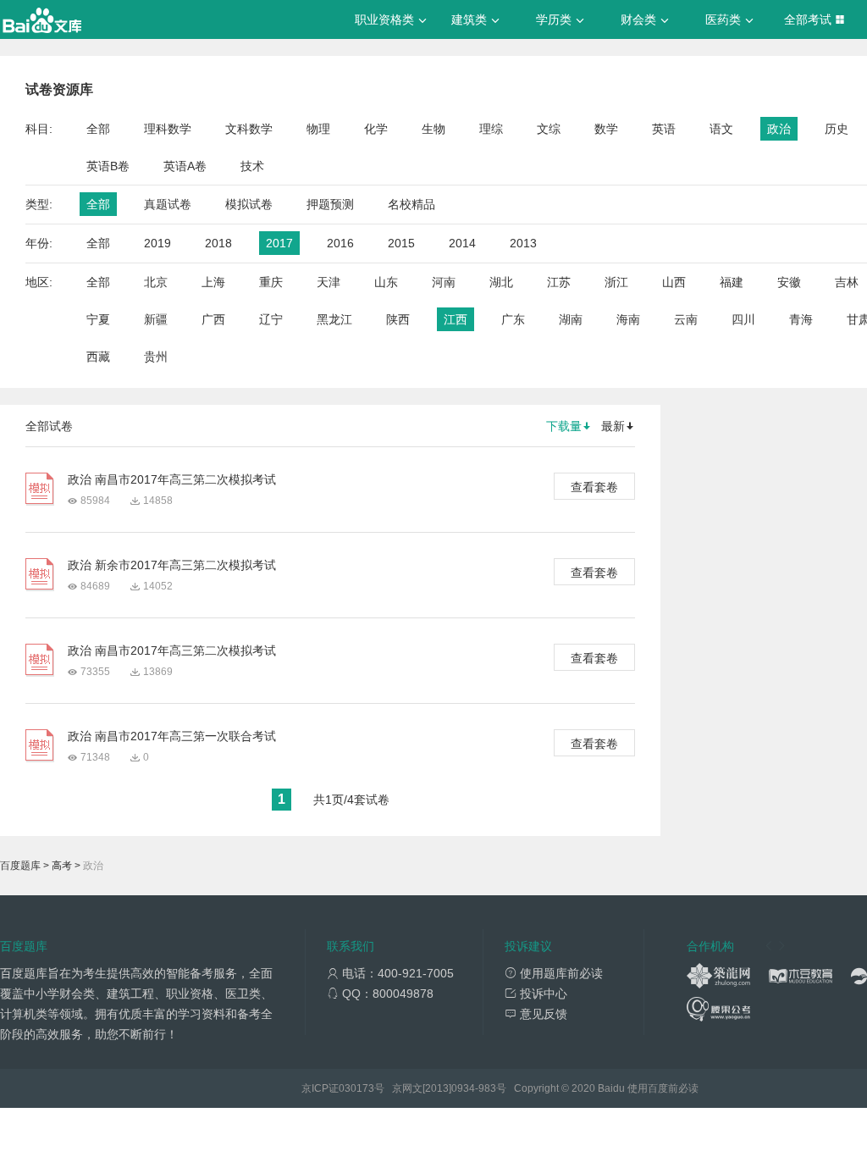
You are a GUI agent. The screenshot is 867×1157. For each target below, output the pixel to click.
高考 (62, 866)
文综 (549, 129)
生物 (433, 129)
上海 (213, 282)
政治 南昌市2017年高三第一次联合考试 (172, 736)
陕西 (398, 319)
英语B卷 (108, 166)
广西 (213, 319)
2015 (401, 243)
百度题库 (20, 866)
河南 (444, 282)
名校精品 (411, 204)
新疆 (156, 319)
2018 (218, 243)
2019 (157, 243)
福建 (731, 282)
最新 (613, 426)
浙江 (616, 282)
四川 (743, 319)
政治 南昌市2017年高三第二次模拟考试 (172, 479)
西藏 (98, 356)
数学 (606, 129)
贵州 (156, 356)
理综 (491, 129)
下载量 (564, 426)
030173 (356, 1088)
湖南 (571, 319)
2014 (462, 243)
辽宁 (271, 319)
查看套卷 (594, 487)
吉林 (847, 282)
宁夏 (98, 319)
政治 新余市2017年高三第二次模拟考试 (172, 565)
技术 (252, 166)
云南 (686, 319)
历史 (836, 129)
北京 (156, 282)
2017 (279, 243)
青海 (801, 319)
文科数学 (249, 129)
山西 (674, 282)
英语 (664, 129)
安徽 (789, 282)
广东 (513, 319)
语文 (721, 129)
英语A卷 (185, 166)
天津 (328, 282)
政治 (779, 129)
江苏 (559, 282)
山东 (386, 282)
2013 (523, 243)
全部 (98, 129)
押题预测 (330, 204)
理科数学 (167, 129)
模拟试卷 (249, 204)
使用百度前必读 (663, 1088)
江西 (455, 319)
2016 (340, 243)
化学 (376, 129)
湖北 (501, 282)
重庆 (271, 282)
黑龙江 (334, 319)
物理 (318, 129)
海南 (628, 319)
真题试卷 (167, 204)
